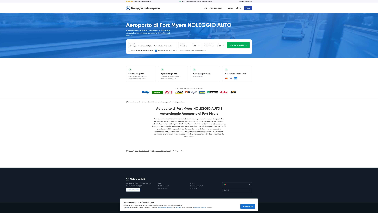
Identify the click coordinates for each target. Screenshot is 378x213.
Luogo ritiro (133, 44)
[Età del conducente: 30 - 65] (156, 51)
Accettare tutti (248, 206)
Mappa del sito (162, 188)
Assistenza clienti (216, 8)
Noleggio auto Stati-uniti (142, 102)
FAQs (159, 183)
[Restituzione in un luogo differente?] (129, 51)
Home (131, 102)
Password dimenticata (196, 186)
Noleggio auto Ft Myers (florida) (161, 102)
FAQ (205, 8)
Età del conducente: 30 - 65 (166, 50)
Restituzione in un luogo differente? (141, 50)
